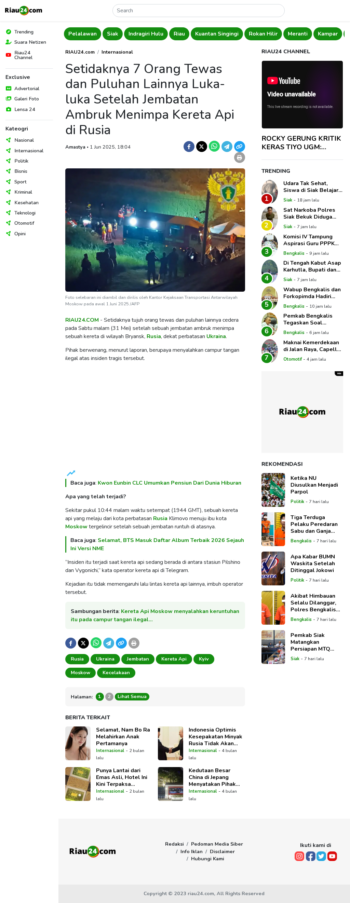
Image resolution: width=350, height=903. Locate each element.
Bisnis (20, 171)
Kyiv (204, 658)
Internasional (28, 150)
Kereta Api (174, 658)
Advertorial (26, 88)
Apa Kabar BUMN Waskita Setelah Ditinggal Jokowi (313, 563)
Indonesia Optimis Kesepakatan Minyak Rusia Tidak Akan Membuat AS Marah (215, 736)
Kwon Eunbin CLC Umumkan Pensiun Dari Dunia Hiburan (169, 483)
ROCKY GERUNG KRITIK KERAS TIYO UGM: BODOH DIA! (301, 142)
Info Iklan (191, 851)
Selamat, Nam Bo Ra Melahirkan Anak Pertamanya (123, 736)
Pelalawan (82, 34)
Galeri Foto (26, 98)
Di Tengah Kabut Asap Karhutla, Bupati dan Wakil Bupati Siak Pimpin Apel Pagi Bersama (312, 266)
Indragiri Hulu (146, 34)
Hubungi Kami (207, 858)
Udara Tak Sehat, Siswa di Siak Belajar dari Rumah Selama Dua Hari (310, 187)
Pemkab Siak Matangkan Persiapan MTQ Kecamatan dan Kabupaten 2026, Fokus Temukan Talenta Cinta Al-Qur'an (313, 642)
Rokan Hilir (263, 34)
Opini (20, 233)
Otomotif (24, 223)
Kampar (328, 34)
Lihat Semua (132, 696)
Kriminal (23, 192)
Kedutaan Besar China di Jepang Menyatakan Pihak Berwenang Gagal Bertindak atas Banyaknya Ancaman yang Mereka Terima (215, 777)
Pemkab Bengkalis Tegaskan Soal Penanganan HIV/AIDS (312, 319)
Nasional (24, 140)
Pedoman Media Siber (217, 844)
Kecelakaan (116, 672)
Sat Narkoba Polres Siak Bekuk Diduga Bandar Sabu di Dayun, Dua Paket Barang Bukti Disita (312, 213)
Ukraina (216, 336)
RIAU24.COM (82, 320)
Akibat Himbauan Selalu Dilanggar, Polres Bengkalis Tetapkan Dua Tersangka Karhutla (316, 603)
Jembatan (138, 658)
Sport (20, 181)
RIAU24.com (80, 51)
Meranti (298, 34)
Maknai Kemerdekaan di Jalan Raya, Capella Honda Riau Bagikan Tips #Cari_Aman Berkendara (311, 346)
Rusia (154, 336)
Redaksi (174, 844)
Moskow (76, 526)
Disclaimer (222, 851)
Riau (179, 34)
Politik (21, 160)
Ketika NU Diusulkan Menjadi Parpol (314, 485)
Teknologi (25, 212)
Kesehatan (26, 202)
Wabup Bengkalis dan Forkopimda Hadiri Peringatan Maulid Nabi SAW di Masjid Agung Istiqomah (312, 293)
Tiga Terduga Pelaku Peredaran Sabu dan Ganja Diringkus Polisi (314, 524)
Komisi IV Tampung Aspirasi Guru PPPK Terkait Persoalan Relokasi (309, 240)
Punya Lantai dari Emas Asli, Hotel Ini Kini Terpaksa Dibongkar (121, 777)
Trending (23, 31)
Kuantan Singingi (217, 34)
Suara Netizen (30, 42)
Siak (112, 34)
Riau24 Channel (23, 55)
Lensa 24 (24, 109)
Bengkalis (294, 253)
